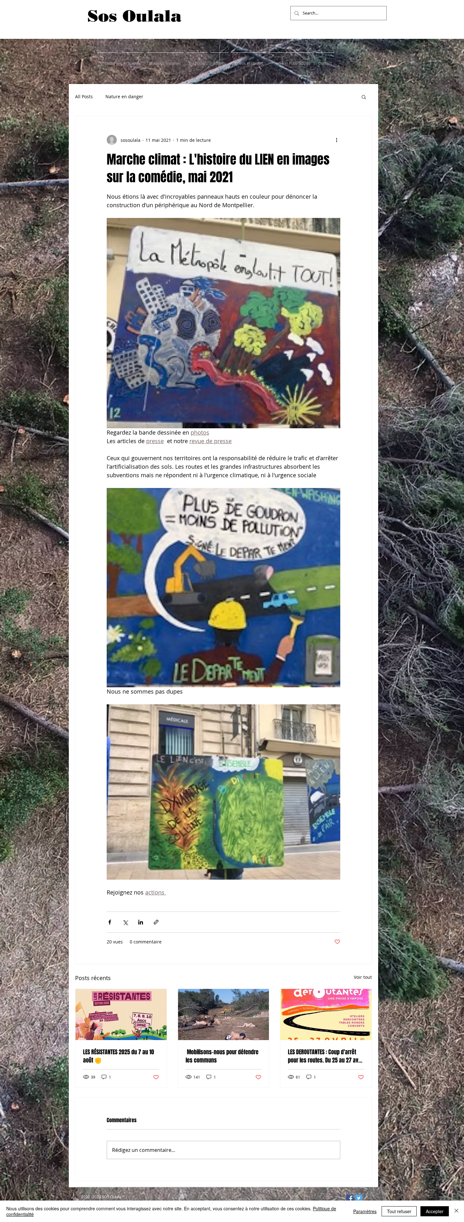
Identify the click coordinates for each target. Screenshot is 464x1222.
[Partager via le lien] (156, 922)
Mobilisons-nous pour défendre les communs (222, 1056)
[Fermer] (456, 1211)
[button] (364, 96)
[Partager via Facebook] (110, 922)
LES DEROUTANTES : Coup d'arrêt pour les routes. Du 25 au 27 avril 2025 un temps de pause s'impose (325, 1056)
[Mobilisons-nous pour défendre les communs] (223, 1014)
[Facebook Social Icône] (350, 1198)
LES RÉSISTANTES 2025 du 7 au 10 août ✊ (118, 1056)
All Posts (84, 96)
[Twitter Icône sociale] (358, 1198)
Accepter (434, 1211)
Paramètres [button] (365, 1211)
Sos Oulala (134, 16)
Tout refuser (399, 1211)
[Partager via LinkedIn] (141, 922)
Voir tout (363, 977)
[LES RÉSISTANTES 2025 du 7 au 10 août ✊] (121, 1014)
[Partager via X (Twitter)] (125, 922)
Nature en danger (124, 96)
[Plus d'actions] (336, 140)
